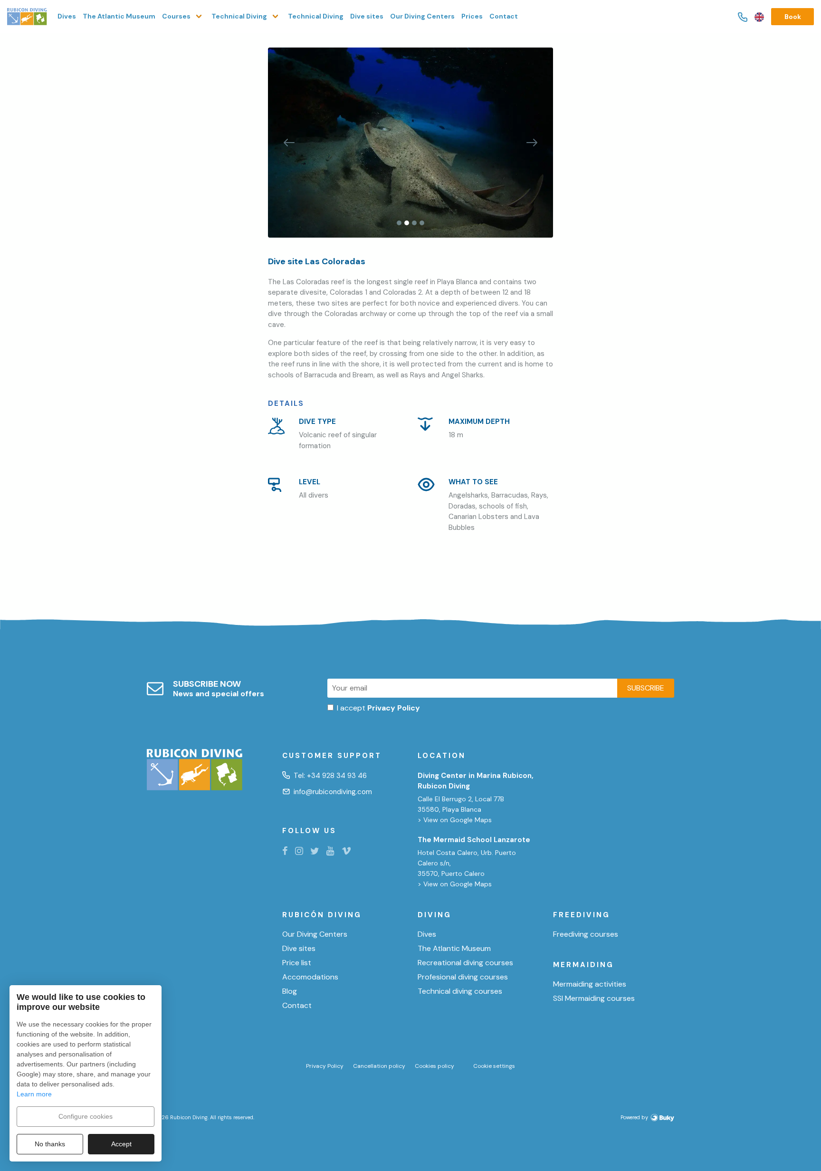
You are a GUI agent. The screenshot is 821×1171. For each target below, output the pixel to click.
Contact (503, 16)
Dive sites (366, 16)
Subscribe (645, 688)
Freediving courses (585, 934)
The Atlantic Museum (119, 16)
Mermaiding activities (589, 984)
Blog (289, 991)
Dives (66, 16)
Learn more (34, 1094)
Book (792, 16)
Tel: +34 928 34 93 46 (330, 775)
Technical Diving (316, 16)
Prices (472, 16)
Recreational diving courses (465, 963)
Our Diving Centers (422, 16)
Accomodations (310, 977)
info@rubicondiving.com (333, 792)
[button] (289, 143)
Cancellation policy (379, 1066)
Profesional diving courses (463, 977)
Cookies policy (434, 1066)
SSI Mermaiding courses (594, 998)
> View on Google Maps (455, 820)
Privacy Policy (325, 1066)
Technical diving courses (460, 991)
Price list (296, 963)
